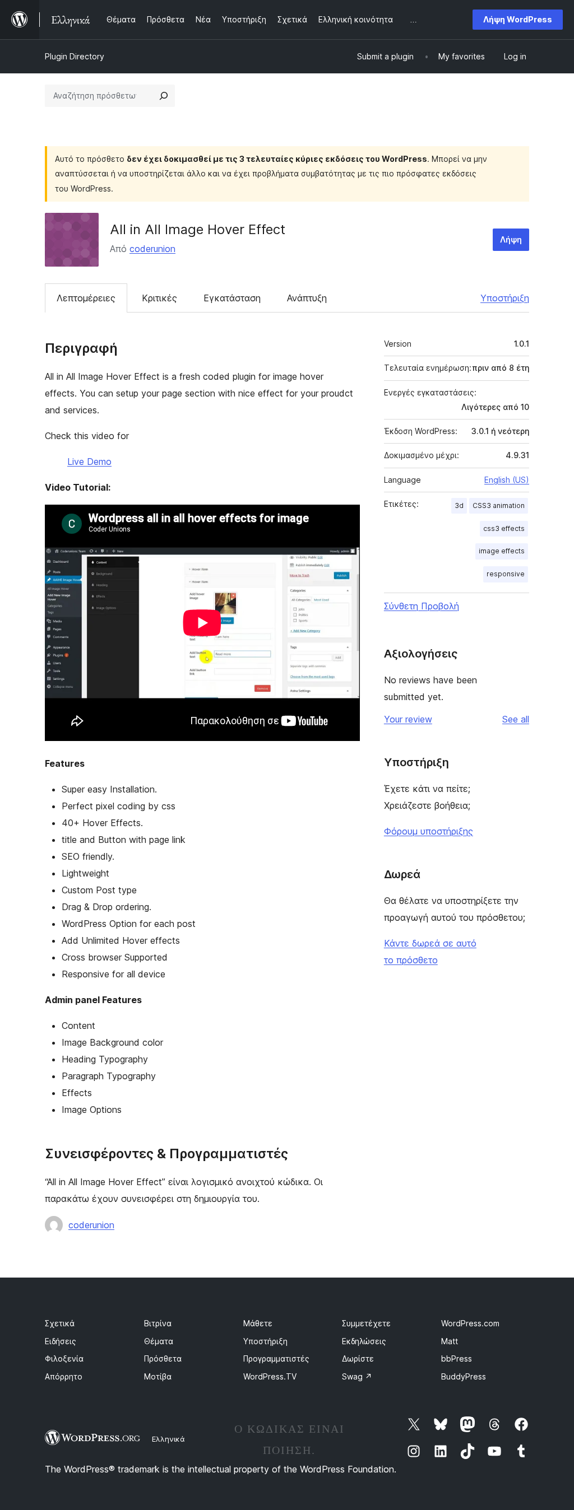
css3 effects (504, 528)
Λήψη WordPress (517, 19)
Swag (357, 1376)
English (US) (506, 479)
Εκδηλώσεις (364, 1341)
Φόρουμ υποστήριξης (428, 831)
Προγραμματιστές (276, 1358)
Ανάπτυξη (307, 298)
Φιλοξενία (64, 1358)
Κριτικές (159, 298)
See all (515, 719)
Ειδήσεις (60, 1341)
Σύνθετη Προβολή (421, 606)
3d (459, 505)
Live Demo (89, 461)
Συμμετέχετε (366, 1323)
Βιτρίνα (158, 1323)
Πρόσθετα (163, 1358)
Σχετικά (60, 1323)
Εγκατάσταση (232, 298)
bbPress (456, 1358)
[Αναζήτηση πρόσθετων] (163, 96)
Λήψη (511, 239)
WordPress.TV (270, 1376)
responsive (506, 574)
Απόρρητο (63, 1376)
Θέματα (158, 1341)
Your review (408, 719)
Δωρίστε (358, 1358)
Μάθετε (257, 1323)
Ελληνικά (168, 1438)
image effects (502, 551)
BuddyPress (463, 1376)
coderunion (152, 248)
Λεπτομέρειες (86, 298)
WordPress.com (470, 1323)
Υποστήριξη (504, 298)
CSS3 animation (499, 505)
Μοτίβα (158, 1376)
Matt (449, 1341)
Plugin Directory (74, 56)
